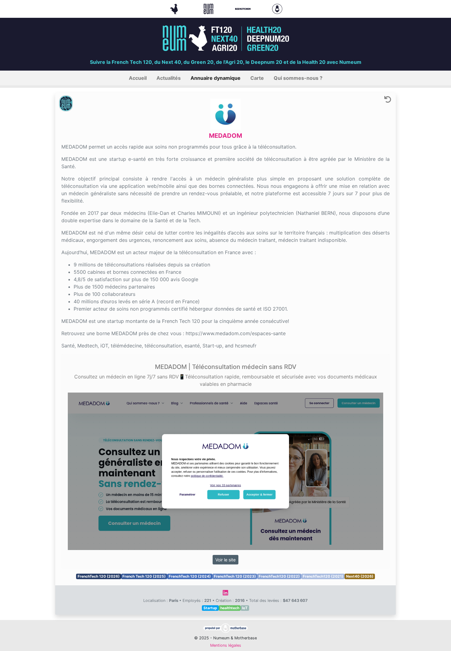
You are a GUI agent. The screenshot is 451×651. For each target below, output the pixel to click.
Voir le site (225, 559)
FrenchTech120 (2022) (279, 576)
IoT (245, 608)
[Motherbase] (277, 8)
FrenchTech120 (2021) (323, 576)
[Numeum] (209, 8)
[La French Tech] (175, 8)
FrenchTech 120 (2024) (190, 576)
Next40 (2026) (359, 576)
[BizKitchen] (243, 8)
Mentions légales (225, 645)
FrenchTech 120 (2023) (235, 576)
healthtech (229, 608)
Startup (210, 608)
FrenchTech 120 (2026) (99, 576)
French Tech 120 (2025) (144, 576)
